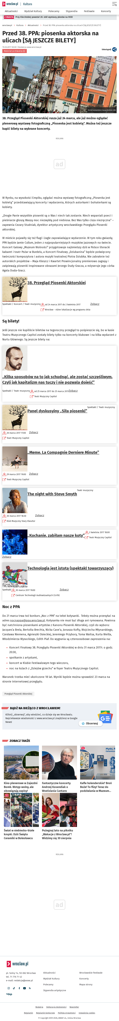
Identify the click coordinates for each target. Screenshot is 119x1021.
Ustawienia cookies (87, 1013)
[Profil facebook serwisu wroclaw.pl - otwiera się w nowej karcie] (19, 988)
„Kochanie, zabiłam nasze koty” (56, 535)
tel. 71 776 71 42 (14, 976)
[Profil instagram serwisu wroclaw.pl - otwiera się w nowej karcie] (8, 988)
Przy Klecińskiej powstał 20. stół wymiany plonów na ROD (44, 17)
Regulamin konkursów (45, 1013)
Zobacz (94, 304)
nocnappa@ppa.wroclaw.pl (27, 620)
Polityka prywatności (67, 1013)
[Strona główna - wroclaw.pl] (10, 4)
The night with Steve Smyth (52, 494)
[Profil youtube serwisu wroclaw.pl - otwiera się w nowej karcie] (24, 988)
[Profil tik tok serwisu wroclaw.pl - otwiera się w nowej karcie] (14, 988)
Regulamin (28, 1013)
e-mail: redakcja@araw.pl (19, 980)
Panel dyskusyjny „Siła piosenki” (57, 411)
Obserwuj (94, 723)
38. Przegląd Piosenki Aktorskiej (56, 282)
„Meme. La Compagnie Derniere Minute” (63, 452)
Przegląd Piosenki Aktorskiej (18, 694)
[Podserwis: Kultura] (26, 4)
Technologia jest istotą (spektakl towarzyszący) (70, 568)
